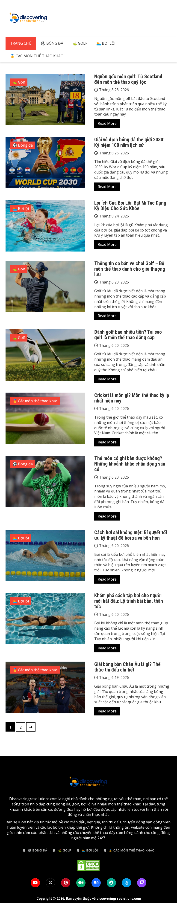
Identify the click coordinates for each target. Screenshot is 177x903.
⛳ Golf (79, 43)
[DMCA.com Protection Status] (88, 865)
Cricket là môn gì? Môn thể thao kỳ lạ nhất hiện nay (131, 398)
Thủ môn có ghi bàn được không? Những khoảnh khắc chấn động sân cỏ (129, 463)
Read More (107, 123)
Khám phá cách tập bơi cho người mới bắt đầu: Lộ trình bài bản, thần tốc (128, 601)
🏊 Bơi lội (105, 43)
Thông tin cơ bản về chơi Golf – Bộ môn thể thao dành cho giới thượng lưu (129, 268)
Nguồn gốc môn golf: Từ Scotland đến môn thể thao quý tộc (128, 79)
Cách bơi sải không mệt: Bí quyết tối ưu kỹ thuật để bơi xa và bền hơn (130, 535)
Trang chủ (21, 43)
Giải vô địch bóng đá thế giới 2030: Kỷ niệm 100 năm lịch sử (129, 142)
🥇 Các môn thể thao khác (36, 55)
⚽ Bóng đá (52, 43)
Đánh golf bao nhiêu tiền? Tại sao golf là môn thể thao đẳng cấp (128, 334)
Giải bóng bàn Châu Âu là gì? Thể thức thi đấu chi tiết (127, 667)
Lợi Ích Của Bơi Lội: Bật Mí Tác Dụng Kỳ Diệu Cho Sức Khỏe (130, 205)
